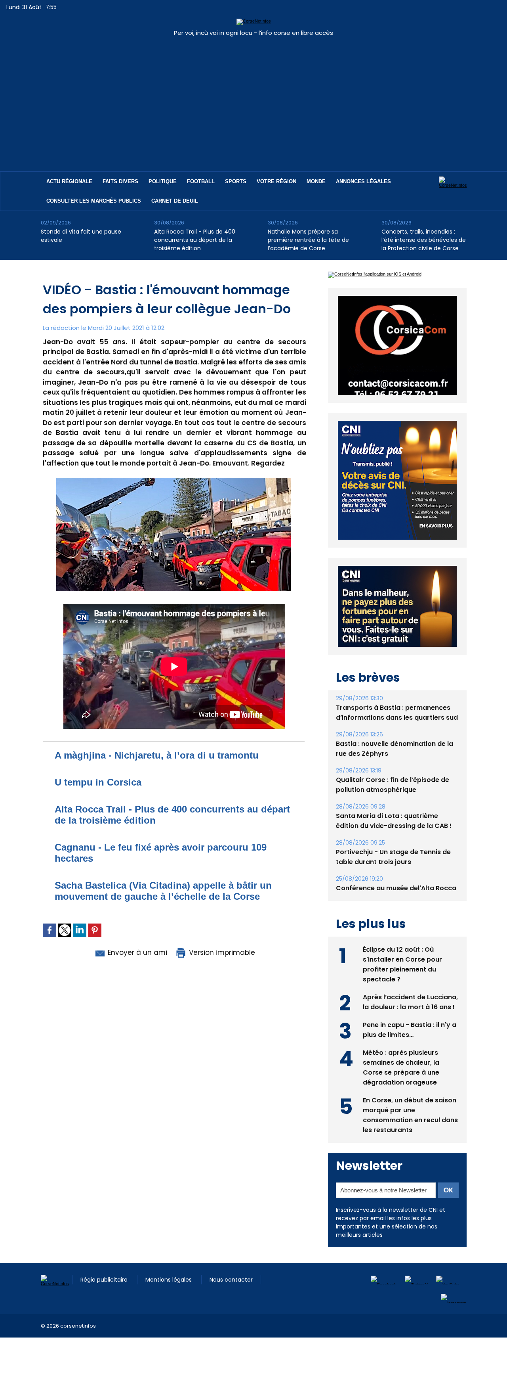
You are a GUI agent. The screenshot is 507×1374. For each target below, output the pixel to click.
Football (201, 181)
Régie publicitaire (104, 1258)
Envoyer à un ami (136, 952)
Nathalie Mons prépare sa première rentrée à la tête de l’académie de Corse (308, 240)
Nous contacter (231, 1258)
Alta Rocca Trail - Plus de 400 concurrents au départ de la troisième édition (194, 240)
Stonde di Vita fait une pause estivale (81, 236)
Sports (235, 181)
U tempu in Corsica (98, 782)
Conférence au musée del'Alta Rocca (396, 866)
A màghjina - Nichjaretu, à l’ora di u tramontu (157, 755)
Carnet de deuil (174, 201)
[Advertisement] (253, 99)
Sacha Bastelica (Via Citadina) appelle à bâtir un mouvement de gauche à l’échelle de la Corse (163, 891)
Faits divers (120, 181)
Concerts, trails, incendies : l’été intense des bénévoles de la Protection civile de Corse (423, 240)
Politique (163, 181)
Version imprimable (221, 952)
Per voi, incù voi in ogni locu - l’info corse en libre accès (253, 33)
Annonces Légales (363, 181)
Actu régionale (69, 181)
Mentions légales (169, 1258)
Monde (316, 181)
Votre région (276, 181)
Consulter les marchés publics (93, 201)
